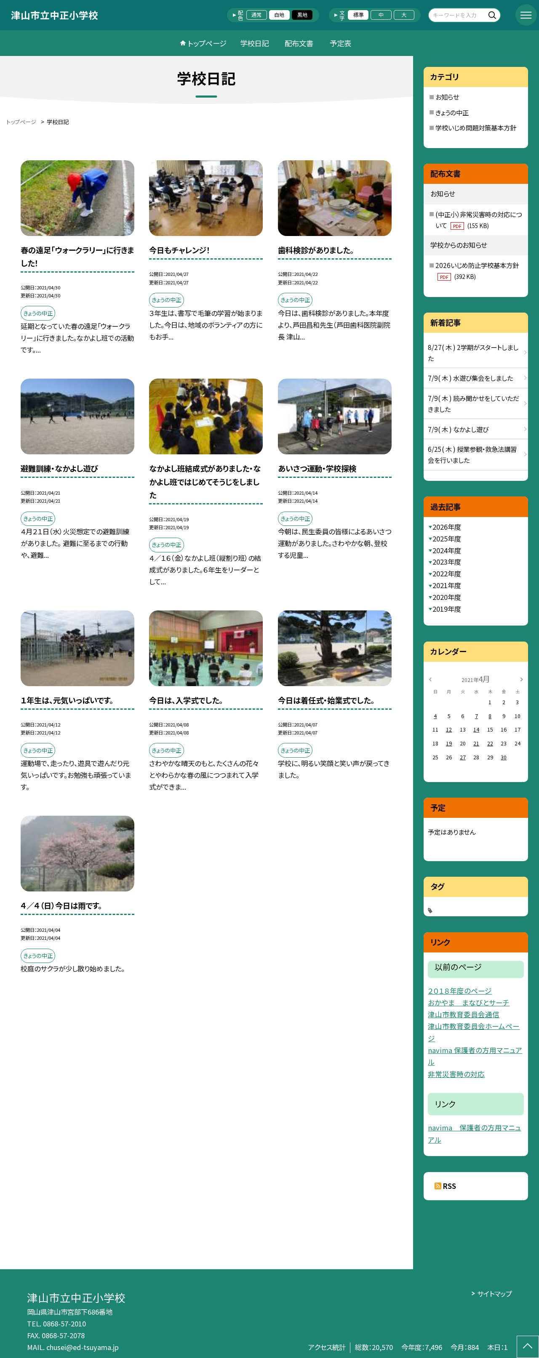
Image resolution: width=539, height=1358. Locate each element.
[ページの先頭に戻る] (528, 1347)
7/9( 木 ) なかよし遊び (458, 429)
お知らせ (447, 96)
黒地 (302, 15)
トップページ (207, 43)
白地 (279, 15)
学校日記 (254, 43)
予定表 (340, 43)
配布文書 (299, 43)
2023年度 (446, 562)
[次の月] (521, 678)
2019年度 (446, 609)
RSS (449, 1186)
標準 (358, 15)
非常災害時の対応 (456, 1074)
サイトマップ (494, 1294)
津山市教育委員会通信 (463, 1014)
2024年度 (446, 550)
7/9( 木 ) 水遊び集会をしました (470, 377)
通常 (256, 15)
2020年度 (446, 597)
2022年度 (446, 573)
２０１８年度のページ (460, 991)
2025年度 (446, 538)
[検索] (493, 15)
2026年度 (446, 527)
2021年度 (446, 585)
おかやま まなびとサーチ (469, 1002)
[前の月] (430, 678)
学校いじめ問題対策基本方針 (475, 127)
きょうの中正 (452, 112)
